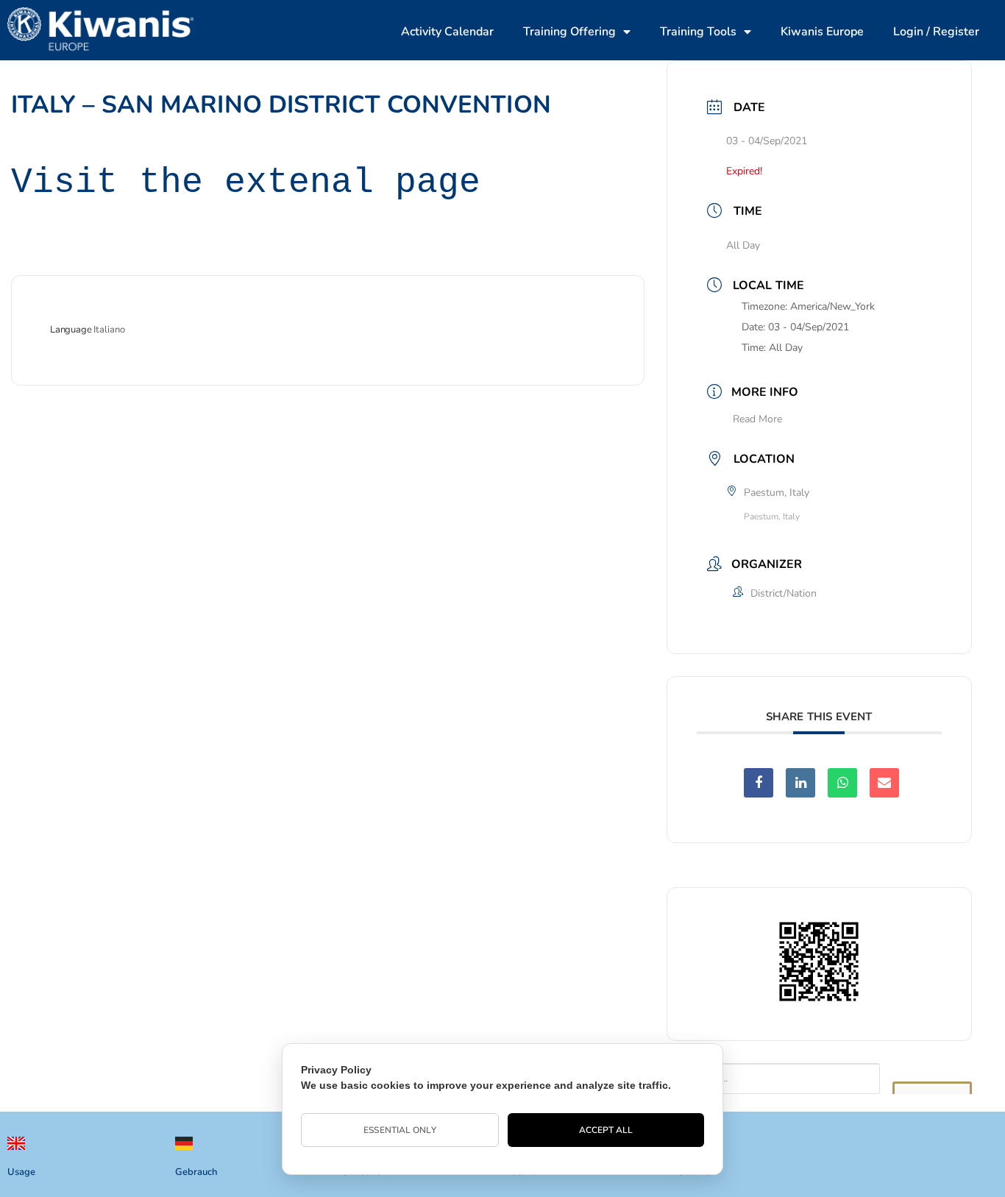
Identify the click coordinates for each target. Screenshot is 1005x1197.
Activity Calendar (447, 32)
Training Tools (698, 32)
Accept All (606, 1130)
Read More (757, 419)
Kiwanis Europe (822, 32)
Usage (21, 1172)
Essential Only (399, 1130)
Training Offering (569, 32)
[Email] (884, 783)
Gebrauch (196, 1172)
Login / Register (936, 32)
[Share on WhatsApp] (842, 783)
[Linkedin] (800, 783)
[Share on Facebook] (758, 783)
